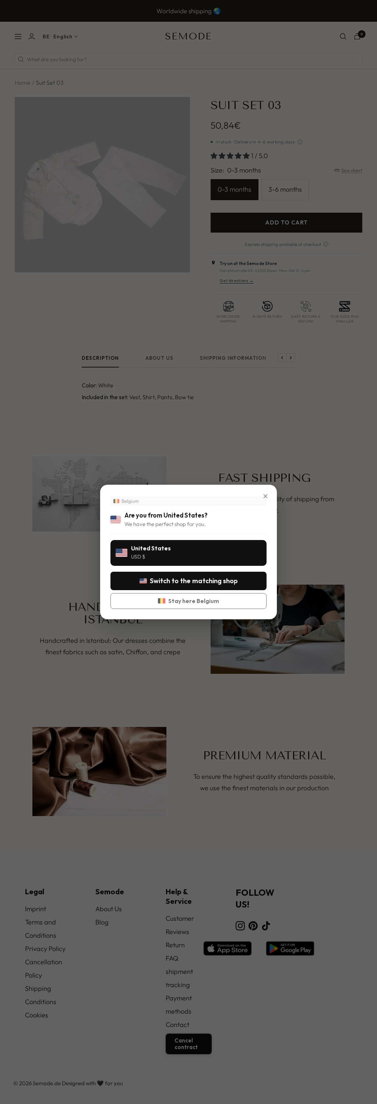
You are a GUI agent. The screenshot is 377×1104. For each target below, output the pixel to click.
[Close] (265, 496)
